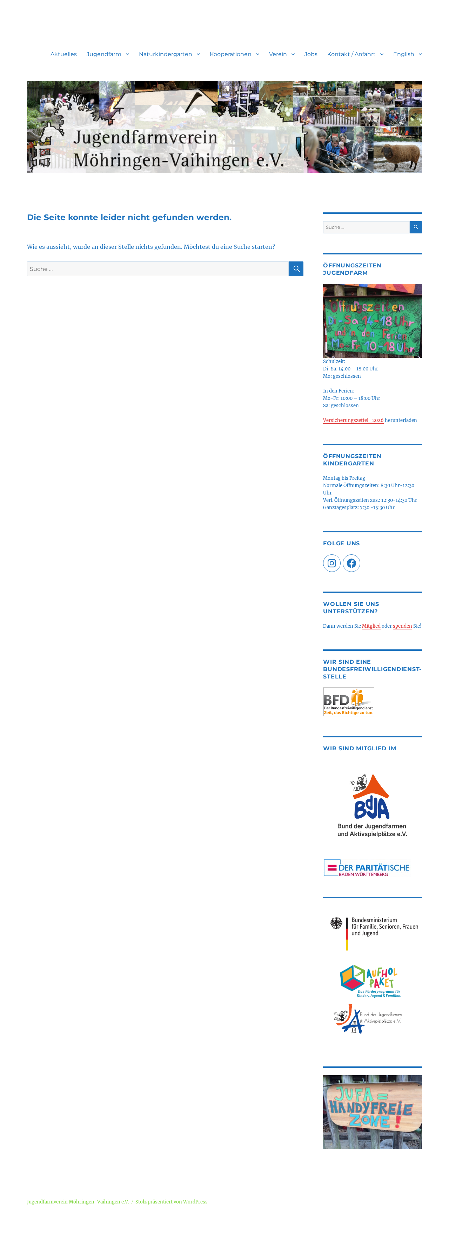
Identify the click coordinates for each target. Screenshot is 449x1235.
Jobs (310, 54)
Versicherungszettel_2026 (353, 420)
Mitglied (371, 626)
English (403, 54)
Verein (278, 54)
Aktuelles (64, 54)
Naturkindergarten (165, 54)
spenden (402, 626)
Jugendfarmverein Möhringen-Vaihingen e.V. (78, 1202)
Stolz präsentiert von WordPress (171, 1202)
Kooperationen (231, 54)
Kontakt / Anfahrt (351, 54)
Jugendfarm (104, 54)
